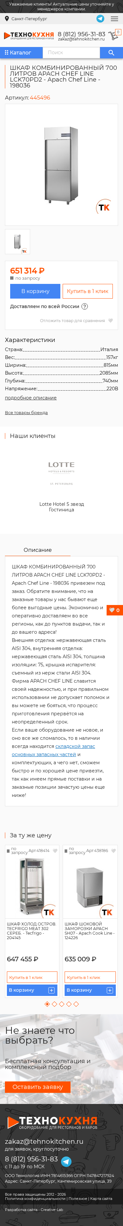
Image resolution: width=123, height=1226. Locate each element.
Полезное (78, 1198)
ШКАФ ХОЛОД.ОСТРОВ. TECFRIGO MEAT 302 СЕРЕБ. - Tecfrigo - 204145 (31, 931)
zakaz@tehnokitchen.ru (81, 39)
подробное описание (31, 398)
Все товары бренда (26, 412)
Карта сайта (101, 1198)
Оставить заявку (37, 1087)
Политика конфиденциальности (35, 1198)
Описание (38, 550)
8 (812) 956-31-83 (81, 34)
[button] (47, 1004)
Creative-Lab (52, 1209)
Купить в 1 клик (87, 291)
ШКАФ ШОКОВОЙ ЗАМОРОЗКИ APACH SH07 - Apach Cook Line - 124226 (90, 931)
